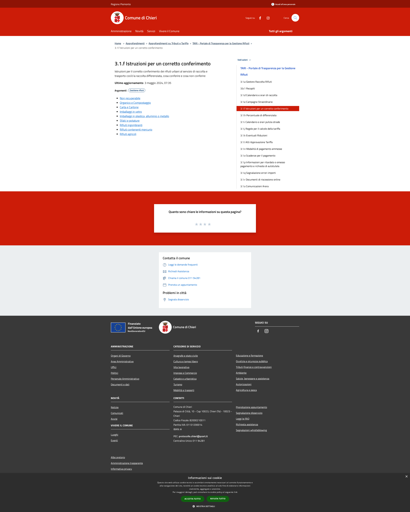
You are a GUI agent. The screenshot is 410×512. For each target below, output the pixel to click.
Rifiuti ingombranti (131, 125)
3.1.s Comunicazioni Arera (254, 186)
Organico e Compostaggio (135, 103)
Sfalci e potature (129, 120)
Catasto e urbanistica (185, 379)
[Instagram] (267, 18)
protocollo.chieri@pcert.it (193, 436)
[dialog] (205, 492)
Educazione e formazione (249, 355)
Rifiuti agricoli (128, 134)
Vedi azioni (243, 60)
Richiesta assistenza (247, 424)
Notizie (115, 407)
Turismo (177, 384)
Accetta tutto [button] (192, 498)
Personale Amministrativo (125, 379)
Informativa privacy (121, 469)
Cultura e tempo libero (185, 361)
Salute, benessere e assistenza (252, 378)
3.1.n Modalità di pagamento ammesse (261, 149)
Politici (114, 373)
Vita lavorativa (181, 367)
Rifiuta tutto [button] (218, 498)
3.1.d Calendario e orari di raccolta (258, 95)
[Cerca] (295, 18)
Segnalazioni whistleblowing (251, 430)
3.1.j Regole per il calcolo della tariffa (260, 129)
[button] (205, 506)
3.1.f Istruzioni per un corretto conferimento (264, 108)
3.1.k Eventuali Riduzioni (253, 135)
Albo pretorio (118, 457)
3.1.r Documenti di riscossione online (260, 179)
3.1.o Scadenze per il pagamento (257, 155)
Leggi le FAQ (242, 419)
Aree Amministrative (122, 361)
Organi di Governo (121, 356)
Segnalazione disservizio (249, 413)
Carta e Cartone (129, 107)
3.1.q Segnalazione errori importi (258, 173)
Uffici (113, 367)
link (235, 492)
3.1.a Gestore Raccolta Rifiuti (256, 82)
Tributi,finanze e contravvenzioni (254, 367)
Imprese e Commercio (185, 373)
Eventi (114, 440)
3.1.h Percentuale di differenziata (258, 115)
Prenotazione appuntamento (251, 407)
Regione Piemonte (121, 4)
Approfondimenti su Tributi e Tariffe (169, 43)
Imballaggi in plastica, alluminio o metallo (144, 116)
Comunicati (117, 413)
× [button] (406, 476)
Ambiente (241, 373)
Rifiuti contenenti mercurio (136, 129)
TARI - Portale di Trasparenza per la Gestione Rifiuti (221, 43)
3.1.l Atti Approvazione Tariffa (256, 142)
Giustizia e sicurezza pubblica (252, 361)
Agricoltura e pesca (246, 390)
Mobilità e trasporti (183, 390)
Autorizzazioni (243, 384)
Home (118, 43)
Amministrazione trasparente (127, 463)
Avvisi (114, 419)
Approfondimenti (135, 43)
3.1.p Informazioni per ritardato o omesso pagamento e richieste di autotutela (262, 164)
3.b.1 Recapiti (247, 88)
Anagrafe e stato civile (185, 356)
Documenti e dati (120, 384)
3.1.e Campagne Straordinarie (256, 102)
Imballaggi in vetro (131, 111)
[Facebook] (259, 18)
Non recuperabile (130, 98)
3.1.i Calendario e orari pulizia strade (260, 122)
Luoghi (114, 435)
